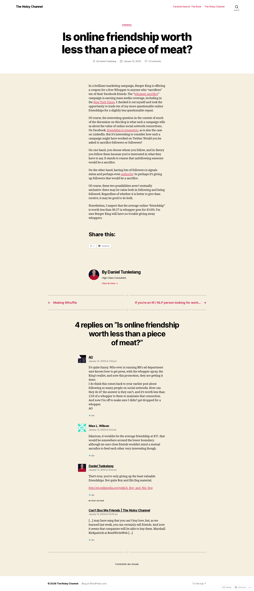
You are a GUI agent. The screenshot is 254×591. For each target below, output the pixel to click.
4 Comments (155, 61)
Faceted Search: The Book (187, 6)
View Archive (110, 283)
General (127, 25)
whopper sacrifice (146, 94)
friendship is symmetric (122, 130)
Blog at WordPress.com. (94, 583)
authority (127, 174)
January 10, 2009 (132, 61)
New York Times (104, 102)
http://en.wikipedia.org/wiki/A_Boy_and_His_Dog (121, 488)
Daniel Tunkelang (107, 61)
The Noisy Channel (29, 6)
